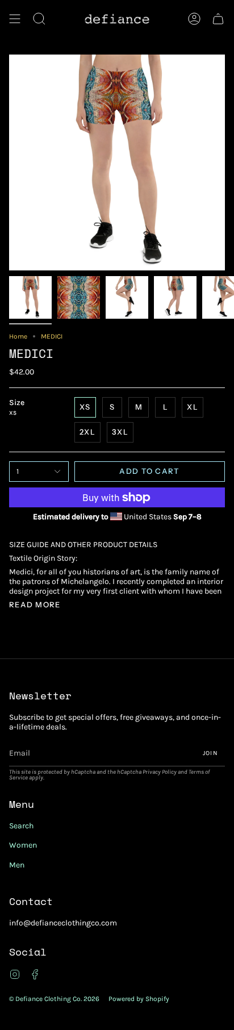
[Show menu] (14, 18)
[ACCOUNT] (194, 18)
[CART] (218, 18)
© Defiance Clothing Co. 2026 (54, 999)
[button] (39, 18)
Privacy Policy (160, 771)
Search (21, 826)
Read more (35, 605)
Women (23, 845)
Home (18, 336)
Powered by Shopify (138, 999)
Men (16, 865)
